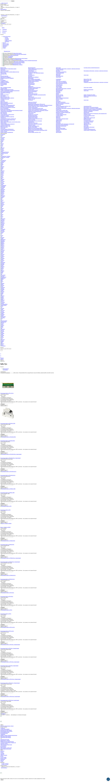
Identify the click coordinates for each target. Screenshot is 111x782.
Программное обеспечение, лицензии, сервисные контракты (68, 68)
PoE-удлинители (3, 113)
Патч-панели (3, 95)
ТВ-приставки (86, 122)
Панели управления (4, 120)
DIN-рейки (58, 91)
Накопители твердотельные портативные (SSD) (37, 130)
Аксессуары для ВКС (88, 87)
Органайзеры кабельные (5, 92)
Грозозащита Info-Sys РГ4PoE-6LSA (7, 579)
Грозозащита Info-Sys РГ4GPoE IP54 (7, 440)
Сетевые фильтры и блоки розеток (7, 114)
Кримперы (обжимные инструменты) (91, 110)
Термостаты (30, 92)
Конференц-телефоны (4, 82)
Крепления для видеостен (61, 126)
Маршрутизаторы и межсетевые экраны (8, 68)
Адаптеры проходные (4, 98)
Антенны (30, 73)
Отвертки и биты (87, 114)
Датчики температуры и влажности (7, 123)
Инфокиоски (30, 86)
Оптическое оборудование (19, 62)
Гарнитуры (58, 80)
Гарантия (7, 39)
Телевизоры (58, 122)
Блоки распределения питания (6, 91)
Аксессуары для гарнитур (61, 81)
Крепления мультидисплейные (62, 124)
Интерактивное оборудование (21, 58)
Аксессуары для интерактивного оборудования (59, 85)
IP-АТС (1, 79)
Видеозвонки (30, 78)
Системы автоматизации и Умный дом (8, 118)
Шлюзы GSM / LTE (87, 80)
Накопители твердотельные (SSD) (35, 128)
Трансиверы (2, 69)
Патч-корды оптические (60, 102)
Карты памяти (31, 131)
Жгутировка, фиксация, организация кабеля (37, 94)
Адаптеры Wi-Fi (3, 73)
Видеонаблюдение (14, 55)
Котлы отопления (31, 119)
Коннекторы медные (4, 94)
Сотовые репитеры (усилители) (62, 111)
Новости (4, 46)
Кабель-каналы (31, 96)
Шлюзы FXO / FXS (87, 79)
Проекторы (58, 127)
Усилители (58, 130)
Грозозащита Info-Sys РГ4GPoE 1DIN (7, 423)
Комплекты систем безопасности (34, 111)
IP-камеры (30, 76)
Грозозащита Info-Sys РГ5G (5, 613)
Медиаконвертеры (31, 67)
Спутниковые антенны (88, 121)
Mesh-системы (3, 72)
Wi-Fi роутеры (31, 70)
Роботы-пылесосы (4, 127)
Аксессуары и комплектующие (62, 118)
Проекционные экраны (60, 128)
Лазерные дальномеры (88, 111)
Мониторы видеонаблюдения (59, 75)
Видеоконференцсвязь (16, 59)
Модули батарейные (4, 108)
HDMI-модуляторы (87, 118)
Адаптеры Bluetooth (60, 72)
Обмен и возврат (8, 40)
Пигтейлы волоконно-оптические (62, 103)
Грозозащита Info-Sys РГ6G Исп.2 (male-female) (9, 700)
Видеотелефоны (3, 83)
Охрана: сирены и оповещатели (6, 132)
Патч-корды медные (32, 103)
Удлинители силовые (4, 115)
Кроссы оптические (58, 100)
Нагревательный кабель (33, 116)
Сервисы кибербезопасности (89, 129)
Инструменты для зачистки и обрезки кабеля (92, 108)
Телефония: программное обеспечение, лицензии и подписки (96, 82)
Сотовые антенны (59, 113)
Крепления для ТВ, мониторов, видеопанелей (65, 123)
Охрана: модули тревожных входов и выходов (37, 109)
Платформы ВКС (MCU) (33, 88)
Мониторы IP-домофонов (5, 77)
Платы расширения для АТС (61, 83)
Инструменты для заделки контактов (91, 107)
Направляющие (59, 90)
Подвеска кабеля (59, 98)
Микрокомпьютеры (4, 104)
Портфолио (5, 45)
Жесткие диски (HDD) (32, 127)
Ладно (2, 779)
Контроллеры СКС (59, 95)
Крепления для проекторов (61, 129)
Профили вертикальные (88, 89)
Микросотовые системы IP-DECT (35, 80)
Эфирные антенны (87, 123)
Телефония (10, 57)
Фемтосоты (58, 116)
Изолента (30, 95)
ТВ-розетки (86, 124)
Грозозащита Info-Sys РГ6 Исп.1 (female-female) (9, 648)
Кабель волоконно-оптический (6, 103)
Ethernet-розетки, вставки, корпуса (7, 97)
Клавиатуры (58, 105)
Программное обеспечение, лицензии (63, 88)
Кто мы (4, 42)
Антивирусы (86, 128)
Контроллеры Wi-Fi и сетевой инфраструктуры (9, 71)
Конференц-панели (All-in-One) (34, 87)
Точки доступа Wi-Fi (4, 70)
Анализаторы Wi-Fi (87, 106)
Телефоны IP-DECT (4, 81)
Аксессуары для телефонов (61, 82)
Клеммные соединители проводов (7, 116)
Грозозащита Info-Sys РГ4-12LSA (7, 393)
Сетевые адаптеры (59, 69)
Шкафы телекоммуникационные (6, 89)
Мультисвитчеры (87, 119)
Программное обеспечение (89, 127)
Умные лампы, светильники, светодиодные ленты (10, 121)
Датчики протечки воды (5, 124)
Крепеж (57, 93)
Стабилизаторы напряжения (6, 111)
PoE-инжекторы (3, 112)
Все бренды (2, 134)
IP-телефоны (2, 80)
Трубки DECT (31, 82)
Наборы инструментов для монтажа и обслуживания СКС (95, 113)
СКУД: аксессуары (32, 112)
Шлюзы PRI (86, 81)
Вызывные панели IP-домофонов (7, 78)
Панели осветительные (32, 93)
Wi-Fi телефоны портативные (34, 79)
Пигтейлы (58, 70)
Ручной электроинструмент (89, 115)
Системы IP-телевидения (89, 120)
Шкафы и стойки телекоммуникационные (28, 60)
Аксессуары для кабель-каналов (34, 97)
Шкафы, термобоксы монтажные (90, 95)
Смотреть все (3, 117)
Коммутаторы (3, 67)
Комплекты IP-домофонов (33, 77)
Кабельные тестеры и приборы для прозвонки (93, 109)
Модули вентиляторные (33, 90)
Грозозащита (5, 369)
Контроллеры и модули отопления (35, 120)
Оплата (6, 37)
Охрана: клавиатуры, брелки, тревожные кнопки (38, 106)
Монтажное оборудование (19, 61)
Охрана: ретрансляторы (33, 107)
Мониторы (58, 121)
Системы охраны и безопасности (7, 129)
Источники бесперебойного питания (7, 107)
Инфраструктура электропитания (7, 106)
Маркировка (58, 96)
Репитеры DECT (31, 83)
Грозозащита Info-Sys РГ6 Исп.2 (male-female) (9, 665)
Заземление (58, 92)
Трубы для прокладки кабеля (89, 94)
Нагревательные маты (32, 115)
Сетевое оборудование (17, 53)
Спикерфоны (58, 79)
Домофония (10, 56)
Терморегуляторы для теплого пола (35, 118)
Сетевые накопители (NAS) (33, 126)
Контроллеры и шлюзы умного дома (7, 119)
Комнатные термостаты (33, 122)
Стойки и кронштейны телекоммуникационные (9, 90)
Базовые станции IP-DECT (33, 81)
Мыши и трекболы (59, 104)
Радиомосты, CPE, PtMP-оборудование (36, 72)
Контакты (7, 41)
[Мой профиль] (1, 352)
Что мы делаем (6, 43)
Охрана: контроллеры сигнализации (7, 130)
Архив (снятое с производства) (90, 130)
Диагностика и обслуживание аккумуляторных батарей (11, 110)
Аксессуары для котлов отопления (35, 123)
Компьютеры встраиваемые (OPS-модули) (36, 104)
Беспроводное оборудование (20, 54)
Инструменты (58, 132)
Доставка (7, 38)
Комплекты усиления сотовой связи (63, 112)
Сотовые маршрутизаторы (61, 114)
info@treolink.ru (3, 9)
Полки (1, 93)
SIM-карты (58, 117)
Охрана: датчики (3, 131)
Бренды (1, 359)
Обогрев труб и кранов (32, 117)
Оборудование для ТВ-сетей (89, 117)
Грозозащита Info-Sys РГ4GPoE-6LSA (7, 475)
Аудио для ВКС (59, 87)
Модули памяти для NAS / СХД (34, 132)
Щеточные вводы (59, 89)
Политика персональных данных (7, 725)
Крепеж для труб (31, 98)
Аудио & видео (59, 119)
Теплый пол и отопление (33, 114)
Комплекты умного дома (5, 126)
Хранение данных (31, 124)
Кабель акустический (32, 102)
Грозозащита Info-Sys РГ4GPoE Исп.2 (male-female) (10, 458)
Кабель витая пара (4, 102)
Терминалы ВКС (3, 88)
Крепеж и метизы (59, 94)
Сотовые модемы (59, 115)
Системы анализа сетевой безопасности (91, 67)
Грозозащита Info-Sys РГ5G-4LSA (7, 631)
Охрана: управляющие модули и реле (35, 108)
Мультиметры (86, 112)
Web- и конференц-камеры (5, 87)
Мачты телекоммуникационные (62, 97)
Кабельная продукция (16, 63)
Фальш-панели (31, 89)
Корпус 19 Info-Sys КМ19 (5, 527)
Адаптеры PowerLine (32, 69)
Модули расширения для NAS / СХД (63, 106)
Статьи (4, 47)
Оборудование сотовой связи (61, 110)
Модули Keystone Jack (4, 96)
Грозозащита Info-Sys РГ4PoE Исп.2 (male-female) (10, 561)
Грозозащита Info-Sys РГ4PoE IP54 (7, 544)
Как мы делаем (6, 44)
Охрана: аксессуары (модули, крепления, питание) (38, 110)
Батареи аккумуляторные (5, 109)
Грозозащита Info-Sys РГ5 (5, 509)
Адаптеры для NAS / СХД (61, 107)
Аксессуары (58, 67)
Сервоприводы (31, 121)
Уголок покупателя (6, 36)
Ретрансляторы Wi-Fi (32, 71)
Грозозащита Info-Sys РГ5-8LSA (6, 596)
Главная (2, 357)
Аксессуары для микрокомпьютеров (7, 105)
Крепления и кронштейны (61, 71)
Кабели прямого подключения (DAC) (35, 68)
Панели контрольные (32, 91)
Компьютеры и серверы (17, 64)
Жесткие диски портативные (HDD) (35, 129)
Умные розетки (3, 122)
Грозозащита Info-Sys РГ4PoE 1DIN (7, 492)
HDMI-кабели (58, 120)
